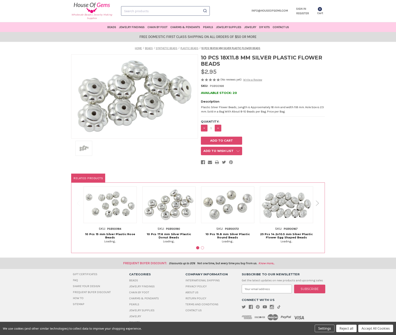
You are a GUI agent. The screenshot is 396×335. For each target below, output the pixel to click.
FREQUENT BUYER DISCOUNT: (145, 263)
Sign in (301, 9)
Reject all (346, 328)
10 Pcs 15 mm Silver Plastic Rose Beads (110, 235)
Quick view (110, 201)
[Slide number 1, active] (197, 247)
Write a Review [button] (252, 80)
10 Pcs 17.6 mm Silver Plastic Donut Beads (169, 235)
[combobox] (165, 11)
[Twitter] (224, 163)
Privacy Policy (196, 286)
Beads (111, 27)
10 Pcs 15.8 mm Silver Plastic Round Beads (227, 235)
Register (302, 13)
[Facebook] (203, 163)
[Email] (210, 163)
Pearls (208, 27)
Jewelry (250, 27)
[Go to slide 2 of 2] (76, 203)
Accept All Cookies (376, 328)
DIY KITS (264, 27)
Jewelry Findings (132, 27)
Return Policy (195, 298)
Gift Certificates (85, 274)
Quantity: (210, 121)
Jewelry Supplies (228, 27)
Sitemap (78, 304)
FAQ (75, 280)
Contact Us (281, 27)
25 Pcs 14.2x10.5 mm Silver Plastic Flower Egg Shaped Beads (286, 235)
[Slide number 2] (202, 247)
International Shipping (202, 280)
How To (78, 298)
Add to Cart (110, 209)
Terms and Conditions (201, 304)
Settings (324, 328)
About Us (191, 292)
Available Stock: (219, 93)
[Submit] (205, 10)
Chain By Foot (157, 27)
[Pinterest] (231, 163)
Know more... (266, 263)
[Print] (217, 163)
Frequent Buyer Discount (92, 292)
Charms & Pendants (185, 27)
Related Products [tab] (88, 178)
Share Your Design (86, 286)
